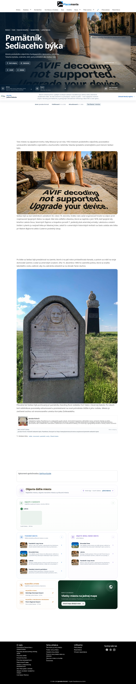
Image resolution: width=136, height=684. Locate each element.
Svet (13, 30)
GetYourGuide (45, 473)
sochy (47, 436)
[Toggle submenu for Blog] (80, 9)
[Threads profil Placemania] (110, 649)
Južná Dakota (46, 30)
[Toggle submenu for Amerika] (30, 9)
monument (36, 436)
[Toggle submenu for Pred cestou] (93, 9)
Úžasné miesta (54, 436)
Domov (7, 30)
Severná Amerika (22, 30)
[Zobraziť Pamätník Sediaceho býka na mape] (111, 48)
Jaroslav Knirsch (44, 104)
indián (30, 436)
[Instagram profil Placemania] (114, 649)
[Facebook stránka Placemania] (107, 649)
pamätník (42, 436)
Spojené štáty (34, 30)
